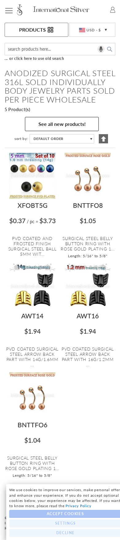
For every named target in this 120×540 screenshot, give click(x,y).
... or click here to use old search (34, 58)
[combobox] (60, 49)
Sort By (20, 138)
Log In (112, 10)
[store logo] (24, 9)
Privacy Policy (78, 505)
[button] (92, 30)
